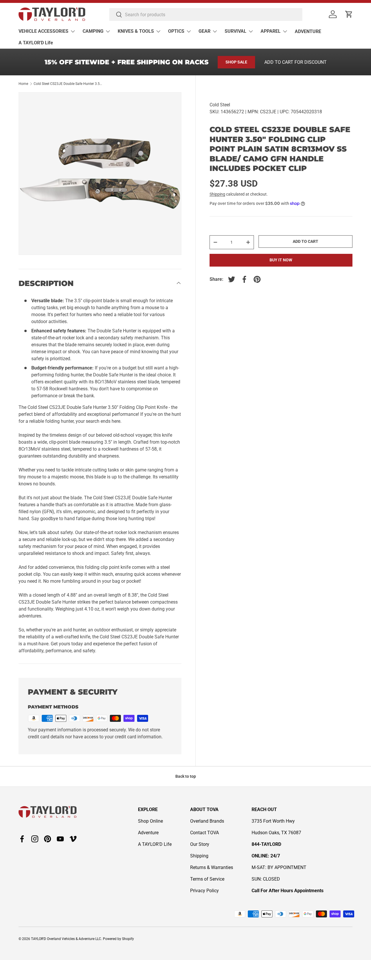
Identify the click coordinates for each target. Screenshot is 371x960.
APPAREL (271, 31)
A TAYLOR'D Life (36, 42)
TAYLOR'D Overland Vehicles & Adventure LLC (66, 939)
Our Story (199, 844)
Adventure (148, 832)
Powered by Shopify (118, 939)
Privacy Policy (204, 890)
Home (23, 83)
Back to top (185, 776)
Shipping (217, 194)
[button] (349, 14)
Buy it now (281, 260)
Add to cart (305, 241)
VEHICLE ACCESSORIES (43, 31)
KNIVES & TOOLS (136, 31)
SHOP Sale (236, 62)
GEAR (204, 31)
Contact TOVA (204, 832)
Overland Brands (207, 821)
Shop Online (150, 821)
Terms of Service (207, 879)
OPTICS (176, 31)
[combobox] (205, 14)
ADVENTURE (308, 31)
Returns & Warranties (211, 867)
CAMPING (93, 31)
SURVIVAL (235, 31)
